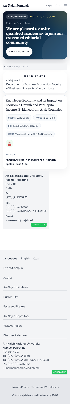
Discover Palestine (15, 335)
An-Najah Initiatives (15, 287)
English (49, 5)
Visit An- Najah (12, 325)
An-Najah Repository (16, 316)
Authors (8, 66)
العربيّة (58, 5)
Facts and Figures (14, 306)
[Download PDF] (9, 143)
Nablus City (10, 297)
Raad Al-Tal (22, 164)
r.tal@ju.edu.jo (15, 80)
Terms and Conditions (45, 387)
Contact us (39, 224)
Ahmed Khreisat (15, 159)
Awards (7, 277)
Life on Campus (13, 268)
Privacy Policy (20, 387)
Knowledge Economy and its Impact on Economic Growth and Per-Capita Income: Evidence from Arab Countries (34, 105)
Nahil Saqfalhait (35, 159)
